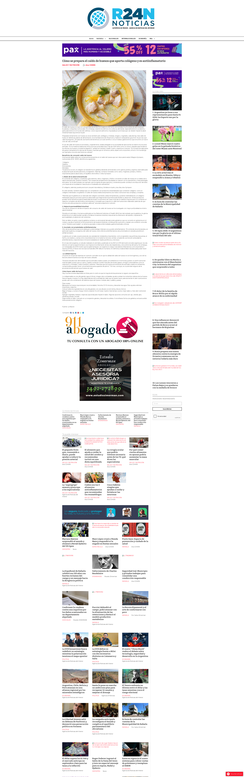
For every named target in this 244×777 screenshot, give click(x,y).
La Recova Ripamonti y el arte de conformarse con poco (134, 609)
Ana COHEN (90, 65)
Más (151, 38)
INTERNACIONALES (129, 38)
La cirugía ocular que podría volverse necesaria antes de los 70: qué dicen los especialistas (116, 456)
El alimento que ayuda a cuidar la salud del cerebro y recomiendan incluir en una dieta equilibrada (94, 456)
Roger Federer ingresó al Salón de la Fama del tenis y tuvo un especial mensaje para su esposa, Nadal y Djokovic (105, 763)
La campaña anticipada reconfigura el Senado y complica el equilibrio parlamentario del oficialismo (103, 724)
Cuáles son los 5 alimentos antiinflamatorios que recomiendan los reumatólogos (93, 490)
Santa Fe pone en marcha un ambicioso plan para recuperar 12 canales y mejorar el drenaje (104, 689)
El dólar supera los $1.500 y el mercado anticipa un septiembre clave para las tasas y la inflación (75, 762)
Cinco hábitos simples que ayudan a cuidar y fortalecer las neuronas (115, 490)
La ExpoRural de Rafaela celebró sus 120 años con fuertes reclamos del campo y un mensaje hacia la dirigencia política (75, 576)
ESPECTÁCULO (85, 424)
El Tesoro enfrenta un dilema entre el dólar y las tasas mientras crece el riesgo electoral (135, 689)
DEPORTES (120, 424)
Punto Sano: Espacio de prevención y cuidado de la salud (135, 541)
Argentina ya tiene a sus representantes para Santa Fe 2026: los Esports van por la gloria (166, 116)
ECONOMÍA (143, 38)
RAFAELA (100, 38)
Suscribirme (167, 409)
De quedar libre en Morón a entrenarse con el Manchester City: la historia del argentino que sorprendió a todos (166, 263)
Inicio (91, 38)
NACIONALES (113, 38)
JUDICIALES (66, 428)
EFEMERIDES (103, 420)
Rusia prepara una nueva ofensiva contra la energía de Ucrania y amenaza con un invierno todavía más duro (166, 355)
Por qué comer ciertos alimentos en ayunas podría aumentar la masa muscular (138, 455)
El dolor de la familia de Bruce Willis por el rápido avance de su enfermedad (164, 293)
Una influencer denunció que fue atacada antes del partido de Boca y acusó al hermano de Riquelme (165, 323)
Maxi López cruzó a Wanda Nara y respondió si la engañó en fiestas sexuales (87, 418)
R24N (154, 395)
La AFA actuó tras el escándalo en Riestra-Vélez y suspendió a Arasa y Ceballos (166, 175)
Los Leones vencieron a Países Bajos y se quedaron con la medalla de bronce (165, 385)
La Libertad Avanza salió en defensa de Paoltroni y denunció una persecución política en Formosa (75, 723)
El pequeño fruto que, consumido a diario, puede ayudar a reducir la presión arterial (71, 455)
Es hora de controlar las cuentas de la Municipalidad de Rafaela (134, 721)
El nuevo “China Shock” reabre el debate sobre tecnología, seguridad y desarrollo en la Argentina (135, 652)
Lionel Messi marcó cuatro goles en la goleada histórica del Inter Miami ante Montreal (167, 146)
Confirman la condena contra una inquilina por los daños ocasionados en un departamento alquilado (69, 420)
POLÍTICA (65, 659)
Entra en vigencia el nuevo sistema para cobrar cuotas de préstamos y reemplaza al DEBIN (135, 762)
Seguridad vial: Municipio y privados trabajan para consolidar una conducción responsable (140, 419)
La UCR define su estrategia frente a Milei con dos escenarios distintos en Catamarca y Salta (104, 654)
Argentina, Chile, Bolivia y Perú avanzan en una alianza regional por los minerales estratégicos (75, 689)
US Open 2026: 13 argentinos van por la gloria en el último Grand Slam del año (166, 233)
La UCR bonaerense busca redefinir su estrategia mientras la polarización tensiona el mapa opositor (74, 652)
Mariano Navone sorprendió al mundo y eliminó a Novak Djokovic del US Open (123, 418)
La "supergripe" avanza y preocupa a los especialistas (71, 487)
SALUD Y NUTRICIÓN (70, 65)
